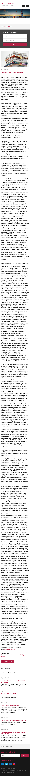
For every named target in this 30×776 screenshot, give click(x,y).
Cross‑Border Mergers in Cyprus (10, 705)
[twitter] (6, 764)
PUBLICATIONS (8, 20)
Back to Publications (6, 746)
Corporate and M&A (5, 655)
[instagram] (14, 764)
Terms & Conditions (13, 770)
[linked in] (2, 764)
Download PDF (9, 661)
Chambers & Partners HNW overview (11, 694)
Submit (24, 755)
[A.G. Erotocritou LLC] (7, 3)
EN (22, 3)
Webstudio (11, 772)
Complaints (4, 770)
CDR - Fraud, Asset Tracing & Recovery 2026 (13, 720)
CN (28, 3)
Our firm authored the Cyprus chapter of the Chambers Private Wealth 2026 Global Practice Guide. (13, 685)
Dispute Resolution (15, 655)
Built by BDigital (5, 772)
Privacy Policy (22, 770)
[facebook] (10, 764)
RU (25, 3)
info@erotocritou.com (9, 649)
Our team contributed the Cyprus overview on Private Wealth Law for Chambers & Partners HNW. (15, 696)
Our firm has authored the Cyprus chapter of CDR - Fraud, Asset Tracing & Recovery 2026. (14, 723)
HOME (2, 20)
